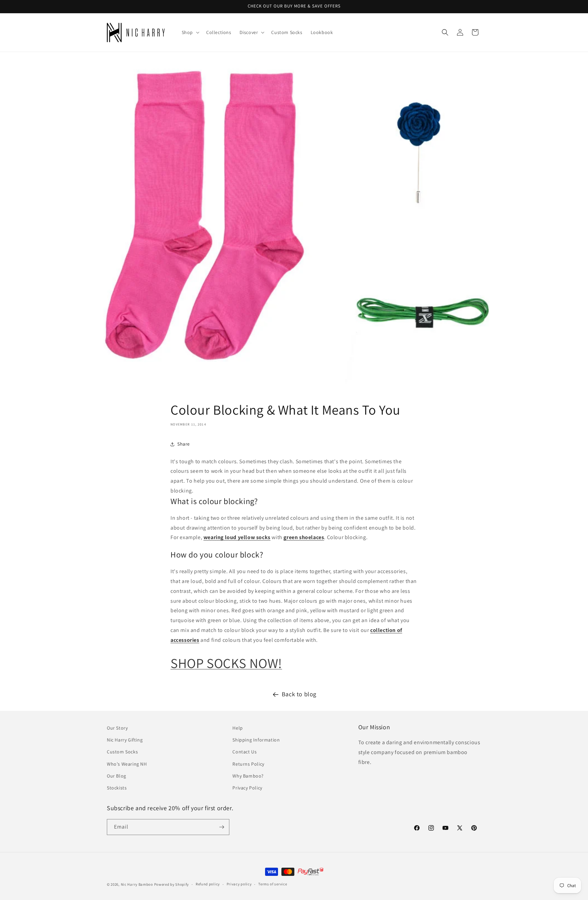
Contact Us (244, 752)
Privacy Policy (247, 788)
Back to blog (299, 694)
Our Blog (116, 776)
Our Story (117, 728)
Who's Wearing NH (127, 764)
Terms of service (272, 884)
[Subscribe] (221, 827)
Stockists (117, 788)
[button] (190, 32)
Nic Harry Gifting (125, 740)
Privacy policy (239, 884)
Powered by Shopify (171, 884)
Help (237, 728)
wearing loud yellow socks (237, 537)
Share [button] (183, 444)
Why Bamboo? (248, 776)
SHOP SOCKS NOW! (226, 663)
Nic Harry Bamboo (137, 884)
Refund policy (208, 884)
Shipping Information (256, 740)
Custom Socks (122, 752)
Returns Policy (248, 764)
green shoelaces (303, 537)
